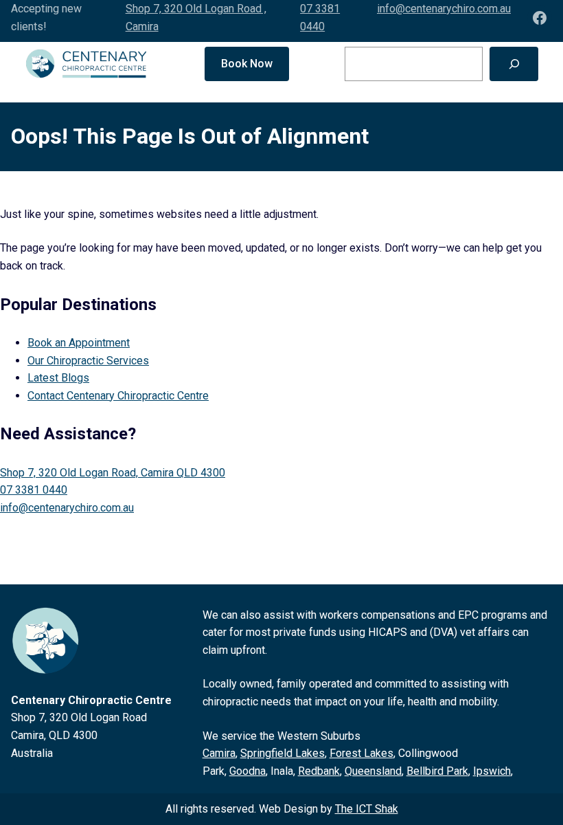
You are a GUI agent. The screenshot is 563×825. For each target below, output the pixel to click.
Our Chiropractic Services (88, 360)
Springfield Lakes (282, 753)
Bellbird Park (437, 771)
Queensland (373, 771)
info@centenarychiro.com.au (444, 8)
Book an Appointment (78, 342)
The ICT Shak (366, 808)
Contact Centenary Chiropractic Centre (118, 395)
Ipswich (492, 771)
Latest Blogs (58, 377)
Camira (219, 753)
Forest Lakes (361, 753)
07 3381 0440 (33, 489)
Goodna (247, 771)
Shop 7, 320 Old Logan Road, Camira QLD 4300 (112, 472)
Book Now (247, 63)
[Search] (514, 63)
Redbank (319, 771)
